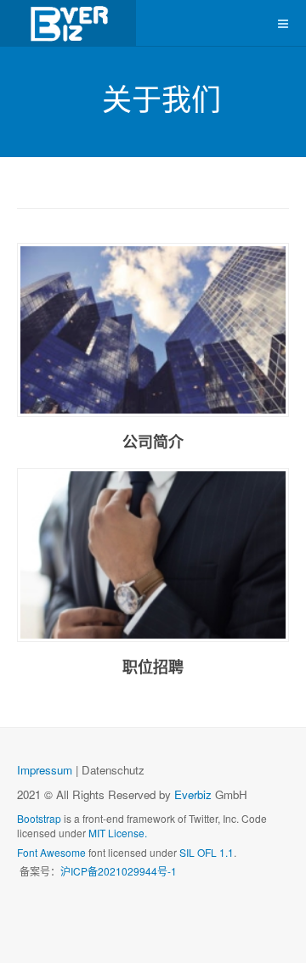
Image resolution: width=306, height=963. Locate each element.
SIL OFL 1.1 (206, 852)
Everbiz (193, 794)
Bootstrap (39, 818)
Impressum (44, 770)
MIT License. (117, 832)
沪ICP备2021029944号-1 (118, 871)
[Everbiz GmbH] (68, 23)
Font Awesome (51, 852)
